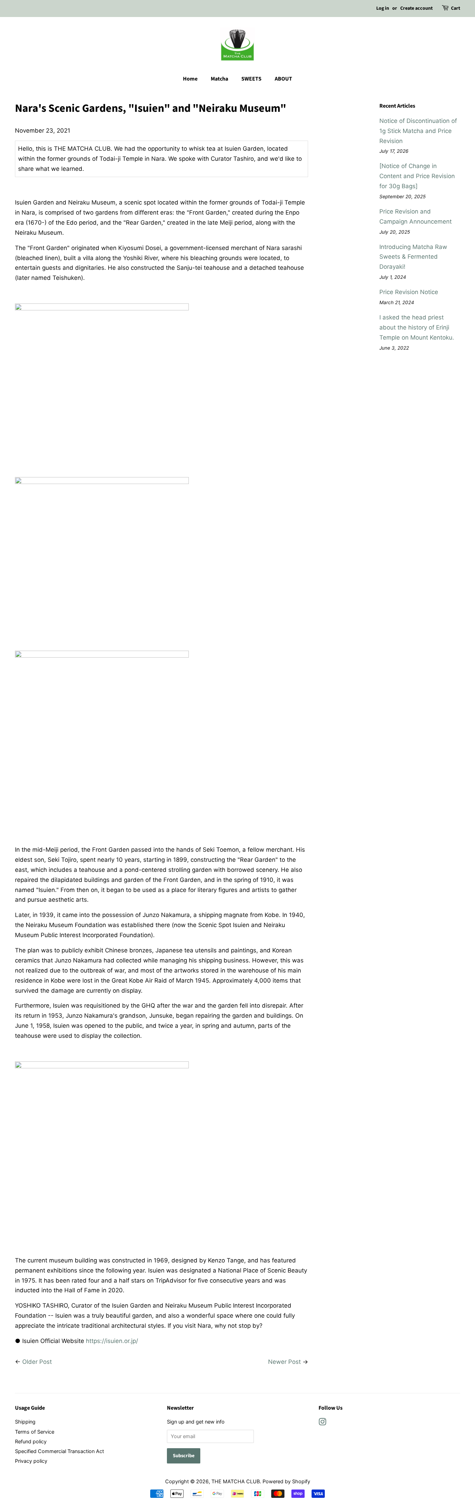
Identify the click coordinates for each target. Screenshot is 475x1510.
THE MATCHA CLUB (235, 1481)
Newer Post (284, 1361)
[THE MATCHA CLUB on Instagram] (322, 1423)
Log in (382, 8)
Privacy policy (31, 1461)
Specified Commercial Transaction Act (59, 1451)
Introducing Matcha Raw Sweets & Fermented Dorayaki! (413, 256)
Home (190, 79)
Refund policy (31, 1441)
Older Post (37, 1361)
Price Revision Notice (408, 292)
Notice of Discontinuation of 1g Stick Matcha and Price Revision (418, 130)
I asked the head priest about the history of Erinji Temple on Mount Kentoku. (416, 327)
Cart (455, 8)
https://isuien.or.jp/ (112, 1340)
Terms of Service (34, 1432)
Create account (416, 8)
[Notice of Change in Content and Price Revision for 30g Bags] (417, 176)
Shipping (25, 1422)
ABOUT (283, 79)
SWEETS (251, 79)
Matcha (219, 79)
